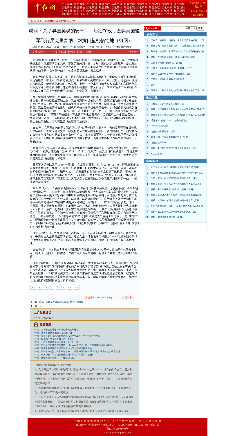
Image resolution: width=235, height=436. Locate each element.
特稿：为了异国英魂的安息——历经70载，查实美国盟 (177, 46)
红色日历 (79, 14)
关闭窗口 (129, 297)
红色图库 (91, 14)
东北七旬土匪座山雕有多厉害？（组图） (171, 137)
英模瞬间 (129, 10)
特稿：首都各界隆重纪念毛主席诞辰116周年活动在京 (177, 172)
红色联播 (67, 7)
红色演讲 (91, 7)
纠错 (71, 51)
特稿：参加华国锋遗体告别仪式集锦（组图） (173, 189)
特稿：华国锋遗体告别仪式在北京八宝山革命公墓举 (176, 195)
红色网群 (91, 4)
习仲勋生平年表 (158, 142)
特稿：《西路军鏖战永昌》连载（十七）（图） (58, 342)
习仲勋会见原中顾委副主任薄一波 (167, 104)
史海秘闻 (154, 4)
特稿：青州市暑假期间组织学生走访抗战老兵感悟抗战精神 (63, 348)
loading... (38, 317)
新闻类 (49, 21)
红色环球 (166, 10)
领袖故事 (141, 4)
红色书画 (166, 7)
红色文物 (166, 14)
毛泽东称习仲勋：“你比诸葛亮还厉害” (169, 120)
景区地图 (67, 14)
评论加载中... (48, 317)
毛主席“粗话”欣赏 (159, 126)
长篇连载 (141, 14)
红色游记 (154, 7)
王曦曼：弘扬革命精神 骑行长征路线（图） (172, 68)
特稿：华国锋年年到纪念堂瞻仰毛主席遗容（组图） (176, 200)
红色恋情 (179, 4)
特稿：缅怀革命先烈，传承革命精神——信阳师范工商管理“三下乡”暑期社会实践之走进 (77, 351)
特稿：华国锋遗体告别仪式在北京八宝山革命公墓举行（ (178, 109)
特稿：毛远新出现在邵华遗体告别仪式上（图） (174, 148)
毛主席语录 (156, 153)
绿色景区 (91, 10)
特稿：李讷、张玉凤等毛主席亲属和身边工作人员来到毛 (178, 115)
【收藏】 (80, 51)
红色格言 (79, 10)
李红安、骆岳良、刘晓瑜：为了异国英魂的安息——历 (177, 40)
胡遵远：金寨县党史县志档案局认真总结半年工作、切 (177, 90)
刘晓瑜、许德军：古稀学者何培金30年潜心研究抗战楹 (177, 51)
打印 (54, 51)
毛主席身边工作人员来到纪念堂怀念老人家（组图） (176, 167)
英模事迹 (116, 4)
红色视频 (67, 4)
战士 (153, 85)
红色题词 (179, 10)
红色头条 (179, 14)
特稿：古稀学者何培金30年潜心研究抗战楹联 (61, 302)
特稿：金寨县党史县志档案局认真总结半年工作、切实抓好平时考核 (68, 336)
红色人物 (154, 14)
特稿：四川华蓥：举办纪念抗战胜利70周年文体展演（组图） (64, 354)
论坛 (89, 51)
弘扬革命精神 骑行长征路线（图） (168, 62)
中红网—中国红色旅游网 (73, 47)
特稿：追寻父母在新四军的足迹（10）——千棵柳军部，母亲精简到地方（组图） (74, 345)
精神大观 (129, 14)
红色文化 (104, 14)
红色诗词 (116, 7)
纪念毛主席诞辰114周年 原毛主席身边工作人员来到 (177, 206)
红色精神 (104, 10)
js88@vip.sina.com (121, 432)
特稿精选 (141, 10)
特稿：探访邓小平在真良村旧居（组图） (54, 339)
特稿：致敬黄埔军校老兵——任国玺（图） (55, 357)
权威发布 (129, 4)
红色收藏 (67, 10)
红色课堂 (116, 14)
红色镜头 (141, 7)
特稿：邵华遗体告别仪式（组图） (167, 217)
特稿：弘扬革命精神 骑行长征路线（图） (55, 332)
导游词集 (116, 10)
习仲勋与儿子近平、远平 (163, 131)
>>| (76, 287)
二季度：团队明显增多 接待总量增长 (169, 79)
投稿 (62, 51)
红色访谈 (179, 7)
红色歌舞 (154, 10)
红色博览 (79, 4)
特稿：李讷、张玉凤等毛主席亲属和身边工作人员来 (176, 184)
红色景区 (104, 7)
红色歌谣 (129, 7)
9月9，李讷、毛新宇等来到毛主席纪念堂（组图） (175, 178)
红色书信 (79, 7)
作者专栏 (104, 4)
